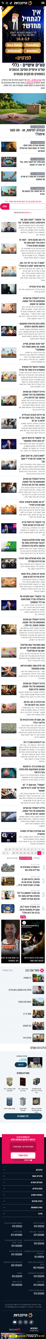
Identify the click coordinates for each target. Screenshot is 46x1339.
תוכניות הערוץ (36, 1181)
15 (25, 853)
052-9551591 (38, 1267)
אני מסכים (22, 212)
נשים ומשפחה (36, 1206)
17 (17, 853)
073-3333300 (16, 1254)
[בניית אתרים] (34, 1327)
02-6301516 (39, 1256)
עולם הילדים (37, 1188)
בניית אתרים (34, 1330)
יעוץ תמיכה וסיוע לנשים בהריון (36, 1262)
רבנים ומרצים (37, 1200)
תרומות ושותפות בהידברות (13, 1222)
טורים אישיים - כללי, (34, 80)
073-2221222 (39, 1225)
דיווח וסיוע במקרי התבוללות (13, 1261)
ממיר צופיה (40, 1281)
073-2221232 (39, 1243)
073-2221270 (17, 1275)
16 (21, 853)
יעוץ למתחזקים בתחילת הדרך (34, 1239)
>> (4, 853)
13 (32, 853)
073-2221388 (39, 1234)
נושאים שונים (36, 1194)
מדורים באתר (37, 1175)
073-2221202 (39, 1293)
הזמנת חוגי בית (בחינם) (36, 1272)
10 (43, 853)
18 (13, 853)
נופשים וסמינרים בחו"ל (36, 1289)
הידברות (30, 82)
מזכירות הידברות (38, 1222)
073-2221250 (17, 1284)
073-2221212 (17, 1225)
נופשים (19, 1272)
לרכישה (21, 1064)
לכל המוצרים (23, 1115)
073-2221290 (39, 1275)
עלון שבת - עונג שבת (37, 1231)
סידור (40, 1213)
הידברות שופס (17, 1281)
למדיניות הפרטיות (19, 212)
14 (28, 853)
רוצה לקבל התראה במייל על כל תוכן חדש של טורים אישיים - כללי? (23, 201)
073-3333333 (39, 1284)
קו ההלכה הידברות (15, 1250)
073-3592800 (16, 1234)
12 (36, 853)
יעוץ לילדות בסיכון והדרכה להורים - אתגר (13, 1240)
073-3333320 (16, 1245)
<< (43, 849)
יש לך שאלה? (7, 969)
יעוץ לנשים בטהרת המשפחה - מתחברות (34, 1251)
